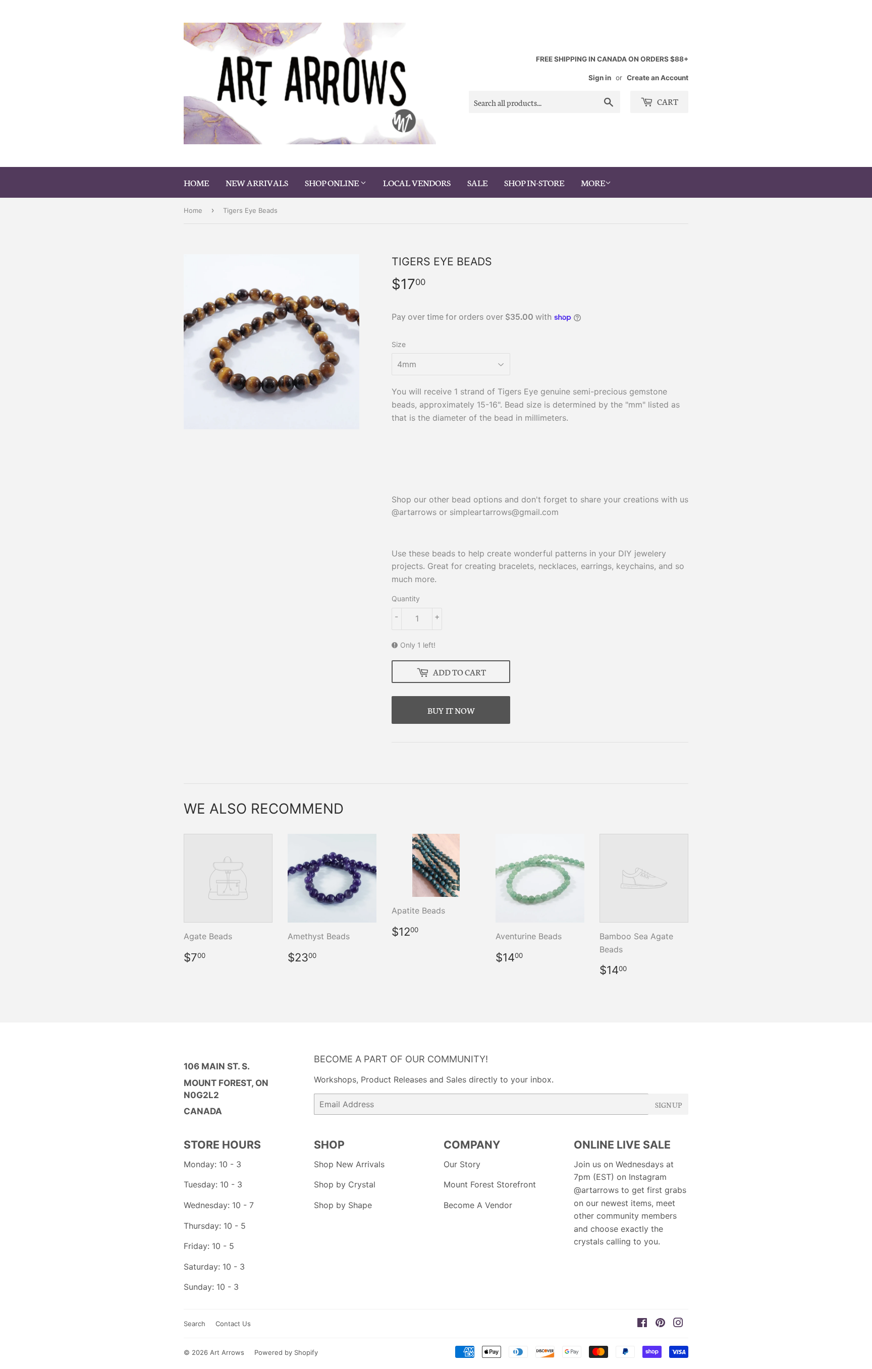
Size (399, 344)
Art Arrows (227, 1352)
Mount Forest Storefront (490, 1184)
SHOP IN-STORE (534, 182)
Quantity (406, 598)
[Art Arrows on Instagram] (678, 1324)
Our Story (462, 1164)
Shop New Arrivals (349, 1164)
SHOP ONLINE (332, 182)
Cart (667, 101)
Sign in (599, 78)
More (593, 182)
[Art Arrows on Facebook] (642, 1324)
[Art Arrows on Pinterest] (660, 1324)
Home (193, 210)
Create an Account (657, 78)
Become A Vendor (478, 1205)
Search (194, 1324)
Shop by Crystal (344, 1184)
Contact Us (233, 1324)
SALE (477, 182)
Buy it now (451, 710)
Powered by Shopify (286, 1352)
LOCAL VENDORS (417, 182)
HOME (196, 182)
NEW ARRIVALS (257, 182)
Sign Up (668, 1105)
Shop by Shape (343, 1205)
